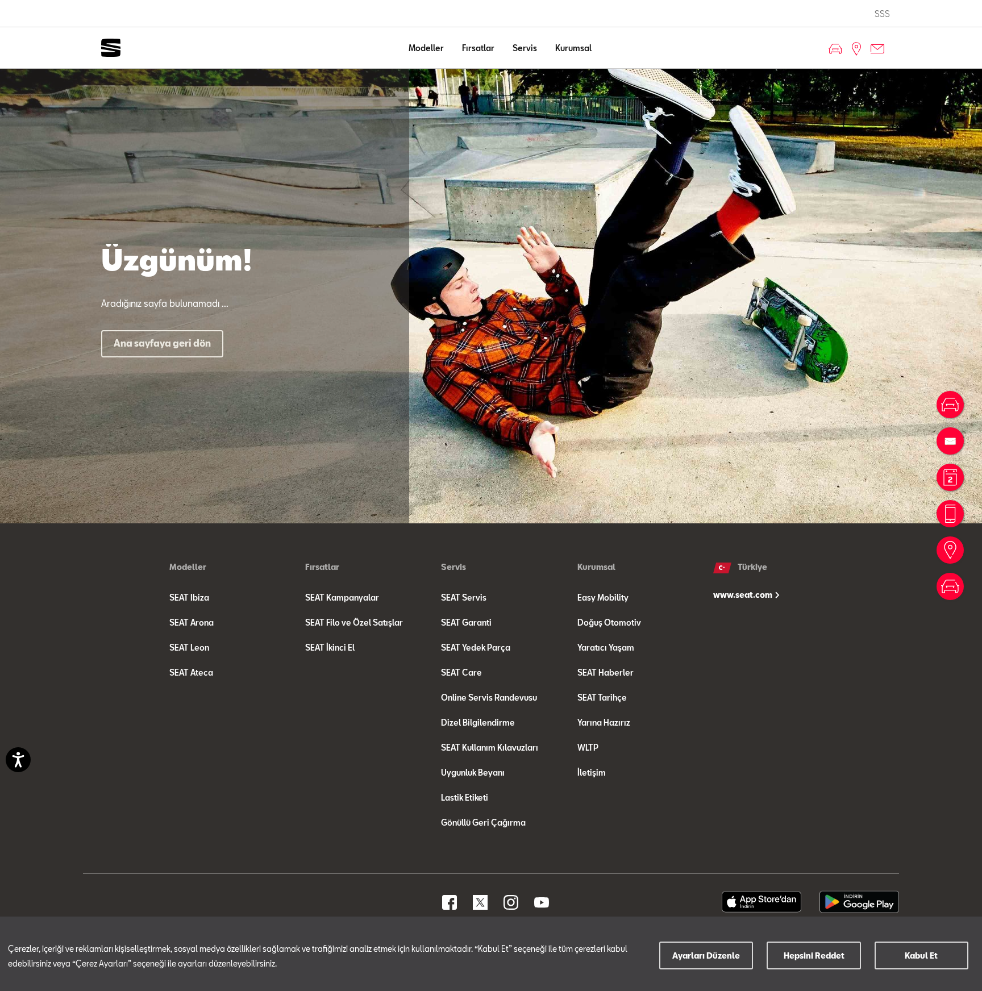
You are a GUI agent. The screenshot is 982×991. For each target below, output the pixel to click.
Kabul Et (921, 955)
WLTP (587, 747)
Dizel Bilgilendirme (478, 722)
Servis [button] (525, 48)
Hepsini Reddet (814, 955)
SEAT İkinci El (330, 647)
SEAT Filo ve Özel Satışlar (354, 622)
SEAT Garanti (466, 622)
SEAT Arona (191, 622)
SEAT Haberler (605, 672)
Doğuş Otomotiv (609, 622)
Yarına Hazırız (603, 722)
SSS (882, 14)
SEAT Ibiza (189, 597)
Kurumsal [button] (573, 48)
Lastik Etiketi (464, 797)
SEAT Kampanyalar (342, 597)
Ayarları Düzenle (706, 955)
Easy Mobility (603, 597)
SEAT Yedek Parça (475, 647)
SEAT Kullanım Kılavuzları (489, 747)
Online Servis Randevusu (489, 697)
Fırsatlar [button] (478, 48)
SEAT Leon (189, 647)
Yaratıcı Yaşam (605, 647)
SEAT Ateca (191, 672)
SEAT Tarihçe (602, 697)
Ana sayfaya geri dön (162, 343)
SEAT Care (461, 672)
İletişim (591, 772)
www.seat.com (743, 594)
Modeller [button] (426, 48)
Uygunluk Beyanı (473, 772)
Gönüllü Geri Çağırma (483, 822)
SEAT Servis (463, 597)
